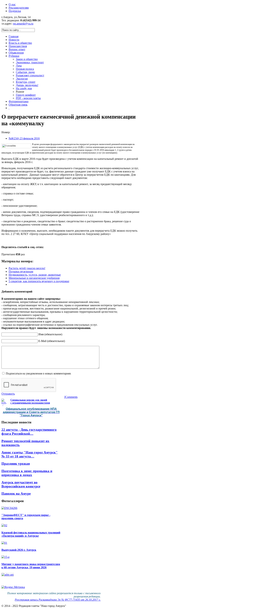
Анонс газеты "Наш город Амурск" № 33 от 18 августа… (29, 454)
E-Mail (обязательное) (51, 341)
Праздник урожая (15, 463)
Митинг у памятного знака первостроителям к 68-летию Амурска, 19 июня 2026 (30, 566)
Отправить (8, 393)
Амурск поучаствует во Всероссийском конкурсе (20, 484)
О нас (12, 4)
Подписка (15, 10)
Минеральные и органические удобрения (34, 277)
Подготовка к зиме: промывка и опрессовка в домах (26, 473)
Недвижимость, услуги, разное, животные (35, 274)
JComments (71, 396)
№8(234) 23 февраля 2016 (24, 138)
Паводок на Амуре (16, 493)
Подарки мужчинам (21, 271)
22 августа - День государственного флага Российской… (29, 431)
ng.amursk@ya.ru (23, 23)
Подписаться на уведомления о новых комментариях (38, 373)
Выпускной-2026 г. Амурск (18, 549)
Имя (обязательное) (50, 334)
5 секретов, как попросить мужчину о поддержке (39, 281)
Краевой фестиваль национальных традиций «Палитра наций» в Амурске (30, 534)
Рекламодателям (19, 7)
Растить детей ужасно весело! (27, 268)
